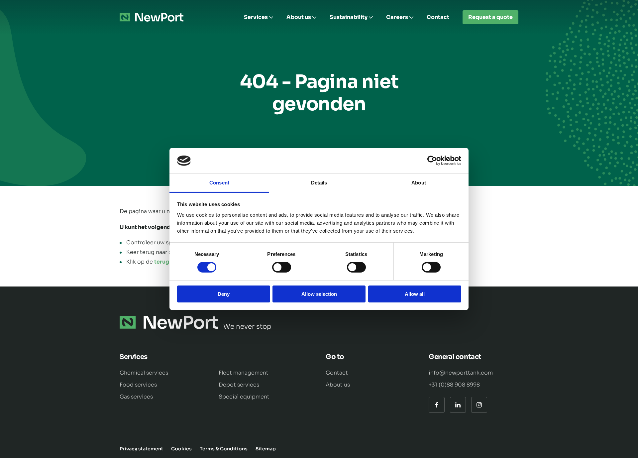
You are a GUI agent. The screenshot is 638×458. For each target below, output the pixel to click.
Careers (397, 17)
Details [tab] (319, 182)
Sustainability (349, 17)
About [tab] (418, 182)
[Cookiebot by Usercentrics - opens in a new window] (432, 161)
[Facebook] (437, 405)
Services (256, 17)
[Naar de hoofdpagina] (151, 17)
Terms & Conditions (224, 449)
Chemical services (144, 372)
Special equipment (244, 396)
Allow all (415, 294)
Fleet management (243, 372)
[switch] (281, 267)
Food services (138, 384)
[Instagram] (479, 405)
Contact (438, 17)
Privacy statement (141, 449)
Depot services (239, 384)
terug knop (169, 261)
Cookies (181, 449)
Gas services (136, 396)
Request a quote (490, 17)
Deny (224, 294)
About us (298, 17)
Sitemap (266, 449)
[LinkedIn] (458, 405)
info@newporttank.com (461, 372)
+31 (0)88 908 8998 (454, 384)
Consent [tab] (219, 182)
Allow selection (319, 294)
